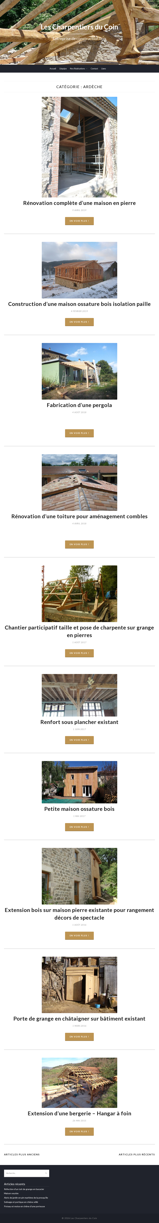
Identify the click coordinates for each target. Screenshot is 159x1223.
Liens (103, 68)
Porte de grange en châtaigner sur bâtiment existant (79, 1018)
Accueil (53, 68)
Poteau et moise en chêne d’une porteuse (24, 1206)
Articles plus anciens (22, 1154)
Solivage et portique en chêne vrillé (21, 1202)
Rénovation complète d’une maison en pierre (79, 202)
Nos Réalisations (77, 68)
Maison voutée (11, 1193)
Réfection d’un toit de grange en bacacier (24, 1189)
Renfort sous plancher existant (79, 722)
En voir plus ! (79, 221)
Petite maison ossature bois (79, 808)
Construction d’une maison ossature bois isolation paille (79, 303)
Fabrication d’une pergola (79, 405)
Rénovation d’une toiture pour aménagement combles (79, 516)
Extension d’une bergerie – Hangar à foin (79, 1113)
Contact (94, 68)
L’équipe (63, 68)
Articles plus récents (137, 1154)
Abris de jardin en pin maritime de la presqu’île (26, 1197)
